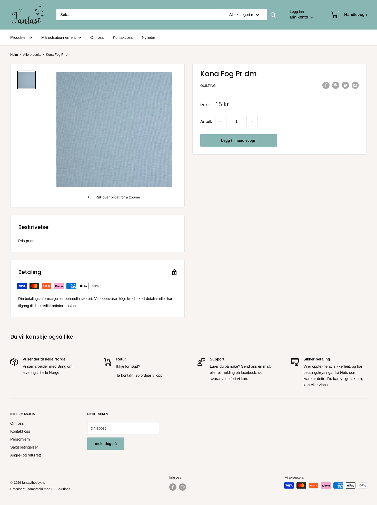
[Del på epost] (355, 85)
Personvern (20, 439)
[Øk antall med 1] (220, 121)
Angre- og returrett (25, 455)
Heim (14, 54)
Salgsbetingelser (24, 447)
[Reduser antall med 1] (252, 121)
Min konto (299, 17)
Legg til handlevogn (238, 140)
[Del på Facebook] (326, 85)
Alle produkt (32, 54)
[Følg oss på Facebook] (172, 487)
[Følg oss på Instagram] (182, 487)
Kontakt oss (123, 37)
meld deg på (106, 443)
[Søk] (273, 14)
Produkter (18, 37)
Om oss (97, 37)
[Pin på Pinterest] (335, 85)
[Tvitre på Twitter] (345, 85)
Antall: (206, 121)
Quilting (208, 86)
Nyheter (148, 37)
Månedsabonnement (58, 37)
